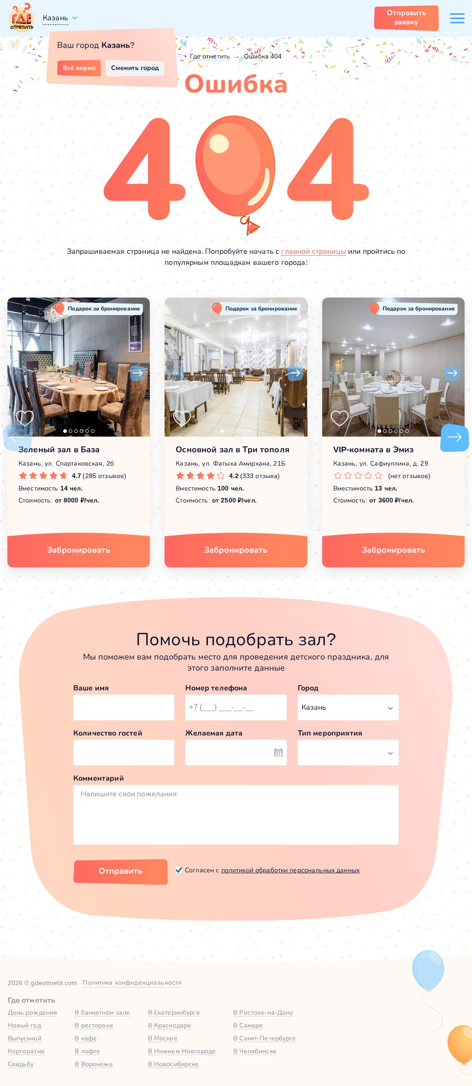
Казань (55, 18)
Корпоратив (26, 1051)
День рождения (33, 1012)
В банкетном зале (102, 1012)
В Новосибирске (173, 1064)
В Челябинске (255, 1051)
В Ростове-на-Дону (263, 1012)
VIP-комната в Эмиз (373, 449)
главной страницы (313, 251)
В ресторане (94, 1025)
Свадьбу (21, 1064)
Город (308, 688)
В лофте (87, 1051)
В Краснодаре (170, 1025)
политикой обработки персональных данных (290, 870)
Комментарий (98, 778)
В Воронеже (93, 1064)
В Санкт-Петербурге (264, 1038)
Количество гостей (107, 733)
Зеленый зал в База (59, 449)
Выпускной (24, 1038)
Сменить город (135, 67)
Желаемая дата (213, 733)
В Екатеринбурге (174, 1012)
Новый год (24, 1025)
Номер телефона (216, 688)
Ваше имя (91, 688)
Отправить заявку (406, 17)
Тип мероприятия (330, 733)
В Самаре (248, 1025)
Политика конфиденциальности (132, 982)
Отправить (120, 871)
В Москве (162, 1038)
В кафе (86, 1038)
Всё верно (79, 67)
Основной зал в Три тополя (232, 449)
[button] (19, 373)
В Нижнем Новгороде (182, 1051)
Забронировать (78, 550)
